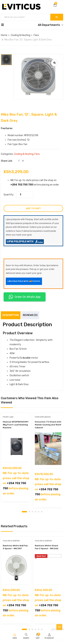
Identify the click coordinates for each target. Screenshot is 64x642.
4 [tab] (35, 511)
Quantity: (9, 194)
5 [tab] (38, 511)
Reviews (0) (30, 315)
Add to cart (33, 208)
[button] (55, 5)
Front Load (8, 417)
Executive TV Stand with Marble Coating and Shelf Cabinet (48, 425)
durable (26, 357)
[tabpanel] (16, 458)
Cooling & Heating (20, 35)
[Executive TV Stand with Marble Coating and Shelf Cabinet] (48, 448)
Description (11, 315)
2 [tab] (29, 511)
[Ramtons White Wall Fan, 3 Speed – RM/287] (16, 567)
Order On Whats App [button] (27, 296)
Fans (36, 35)
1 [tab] (24, 511)
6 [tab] (41, 511)
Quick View (16, 453)
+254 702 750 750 (21, 184)
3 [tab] (32, 511)
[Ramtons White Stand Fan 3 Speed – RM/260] (48, 567)
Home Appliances (43, 417)
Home (4, 35)
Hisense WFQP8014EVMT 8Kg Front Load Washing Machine (16, 425)
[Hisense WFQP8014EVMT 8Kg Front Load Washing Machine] (16, 445)
